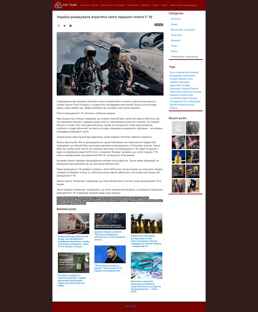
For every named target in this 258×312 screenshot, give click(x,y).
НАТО (68, 203)
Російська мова (185, 104)
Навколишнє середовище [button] (183, 5)
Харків (173, 104)
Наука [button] (164, 5)
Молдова (75, 203)
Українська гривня (191, 91)
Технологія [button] (132, 5)
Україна (180, 72)
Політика (158, 25)
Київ (187, 72)
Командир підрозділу (66, 201)
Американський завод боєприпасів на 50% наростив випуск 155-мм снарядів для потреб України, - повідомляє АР (146, 240)
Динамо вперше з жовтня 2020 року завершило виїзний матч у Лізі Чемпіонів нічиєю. (109, 235)
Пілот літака (136, 198)
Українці (194, 72)
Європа (194, 88)
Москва (193, 98)
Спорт (174, 45)
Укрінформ (194, 101)
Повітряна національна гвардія (111, 201)
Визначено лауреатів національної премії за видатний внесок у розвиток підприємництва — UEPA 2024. (146, 286)
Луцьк (145, 198)
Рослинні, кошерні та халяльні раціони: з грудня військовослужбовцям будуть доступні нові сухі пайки (72, 280)
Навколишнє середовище (184, 56)
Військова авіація (148, 201)
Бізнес (174, 24)
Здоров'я (176, 40)
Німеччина (175, 91)
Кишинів (60, 203)
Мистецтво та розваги (183, 29)
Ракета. (174, 108)
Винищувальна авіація (121, 198)
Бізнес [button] (95, 5)
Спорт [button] (155, 5)
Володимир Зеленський (182, 75)
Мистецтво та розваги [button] (113, 5)
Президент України (180, 88)
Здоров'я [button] (145, 5)
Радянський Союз (70, 198)
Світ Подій (69, 4)
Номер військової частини (86, 201)
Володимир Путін (179, 101)
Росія (59, 198)
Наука (174, 51)
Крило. (159, 201)
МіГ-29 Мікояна (132, 201)
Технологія (176, 35)
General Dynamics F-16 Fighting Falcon (94, 198)
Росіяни (174, 78)
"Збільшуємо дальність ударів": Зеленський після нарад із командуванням (108, 268)
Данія (83, 203)
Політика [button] (85, 5)
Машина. (174, 95)
